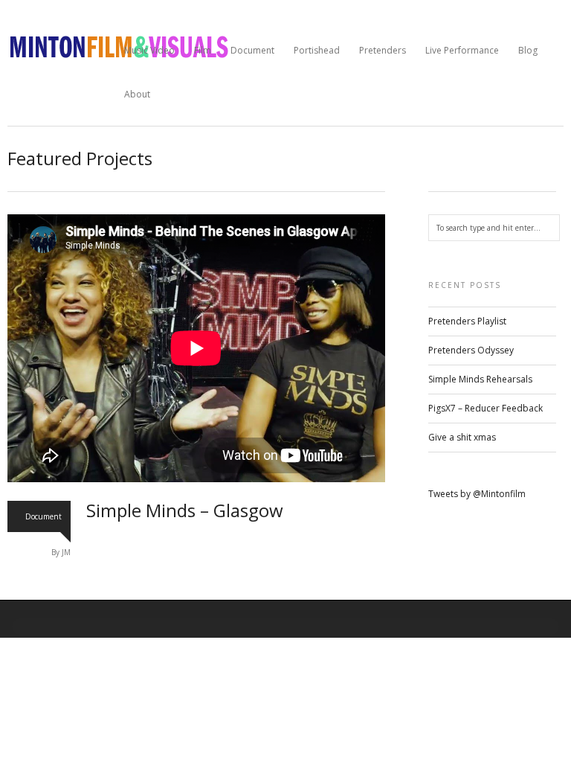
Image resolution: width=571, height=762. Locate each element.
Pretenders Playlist (467, 321)
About (137, 94)
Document (252, 50)
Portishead (317, 50)
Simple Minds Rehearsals (480, 379)
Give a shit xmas (462, 437)
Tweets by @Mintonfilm (477, 493)
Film (202, 50)
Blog (528, 50)
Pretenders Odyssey (471, 350)
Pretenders (382, 50)
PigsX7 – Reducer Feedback (485, 408)
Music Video (149, 50)
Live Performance (462, 50)
